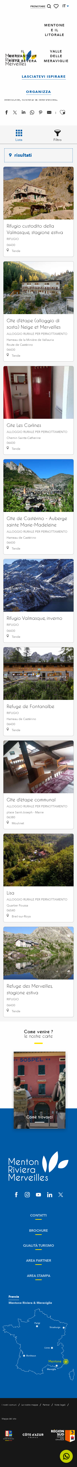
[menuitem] (54, 30)
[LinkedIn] (49, 1195)
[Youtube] (38, 1195)
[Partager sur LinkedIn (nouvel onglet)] (23, 113)
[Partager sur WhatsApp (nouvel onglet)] (32, 113)
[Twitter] (60, 1195)
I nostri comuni (9, 1404)
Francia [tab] (14, 1296)
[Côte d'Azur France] (33, 1436)
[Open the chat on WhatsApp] (66, 1456)
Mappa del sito (9, 1418)
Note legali (60, 1404)
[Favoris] (56, 6)
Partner (46, 1404)
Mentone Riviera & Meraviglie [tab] (30, 1303)
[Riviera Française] (8, 1436)
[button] (49, 6)
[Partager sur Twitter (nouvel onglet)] (15, 113)
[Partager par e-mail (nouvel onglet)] (49, 113)
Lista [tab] (18, 139)
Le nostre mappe (29, 1404)
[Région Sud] (63, 1436)
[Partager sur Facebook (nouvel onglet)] (6, 113)
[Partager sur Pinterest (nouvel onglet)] (40, 113)
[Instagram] (27, 1195)
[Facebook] (16, 1195)
